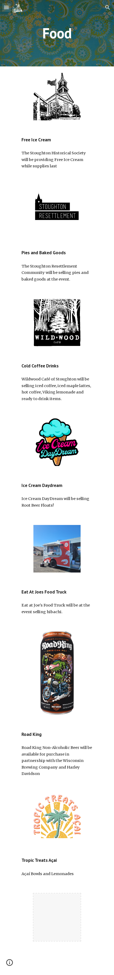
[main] (57, 33)
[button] (6, 7)
